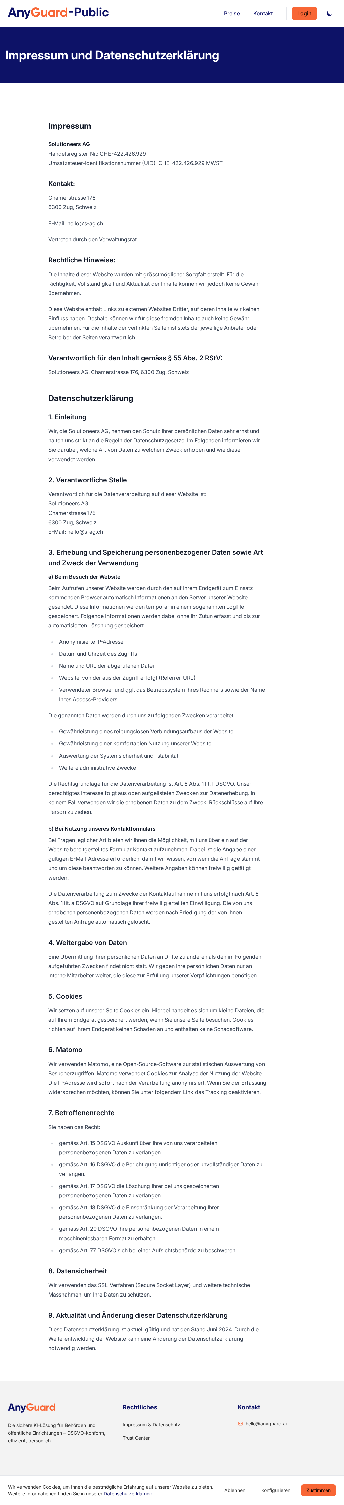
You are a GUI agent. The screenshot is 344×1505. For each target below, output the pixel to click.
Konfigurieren (275, 1490)
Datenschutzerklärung (128, 1493)
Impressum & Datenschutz (151, 1424)
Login (304, 13)
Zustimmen (318, 1490)
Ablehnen (234, 1490)
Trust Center (136, 1438)
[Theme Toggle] (329, 13)
